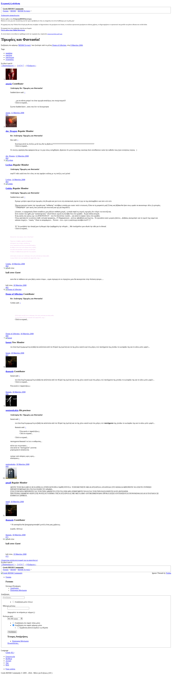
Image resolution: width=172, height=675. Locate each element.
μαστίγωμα (10, 57)
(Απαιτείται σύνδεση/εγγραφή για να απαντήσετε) (19, 560)
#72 (7, 556)
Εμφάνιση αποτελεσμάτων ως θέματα (33, 628)
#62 (7, 158)
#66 (7, 336)
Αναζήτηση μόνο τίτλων (24, 602)
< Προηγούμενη (7, 66)
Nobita (168, 573)
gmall (8, 482)
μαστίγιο (9, 55)
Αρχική (8, 661)
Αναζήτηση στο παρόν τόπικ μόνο (27, 623)
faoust (8, 342)
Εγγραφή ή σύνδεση (10, 3)
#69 (7, 466)
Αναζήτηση (14, 588)
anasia (9, 84)
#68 (7, 394)
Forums (8, 577)
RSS (7, 665)
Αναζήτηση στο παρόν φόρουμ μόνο (28, 625)
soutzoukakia (12, 410)
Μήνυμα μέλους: (9, 606)
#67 (7, 355)
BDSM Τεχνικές (24, 45)
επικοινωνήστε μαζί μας (54, 34)
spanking (9, 53)
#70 (7, 504)
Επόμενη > (32, 66)
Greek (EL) (10, 653)
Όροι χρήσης (10, 669)
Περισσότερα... (13, 643)
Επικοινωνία (10, 657)
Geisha (9, 188)
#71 (7, 537)
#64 (7, 266)
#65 (7, 287)
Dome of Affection (59, 45)
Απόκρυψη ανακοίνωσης (10, 15)
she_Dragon (11, 131)
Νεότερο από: (8, 616)
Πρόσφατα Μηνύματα (18, 590)
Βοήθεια (9, 659)
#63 (7, 182)
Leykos (9, 165)
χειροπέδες (10, 60)
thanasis (9, 371)
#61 (7, 115)
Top (7, 663)
